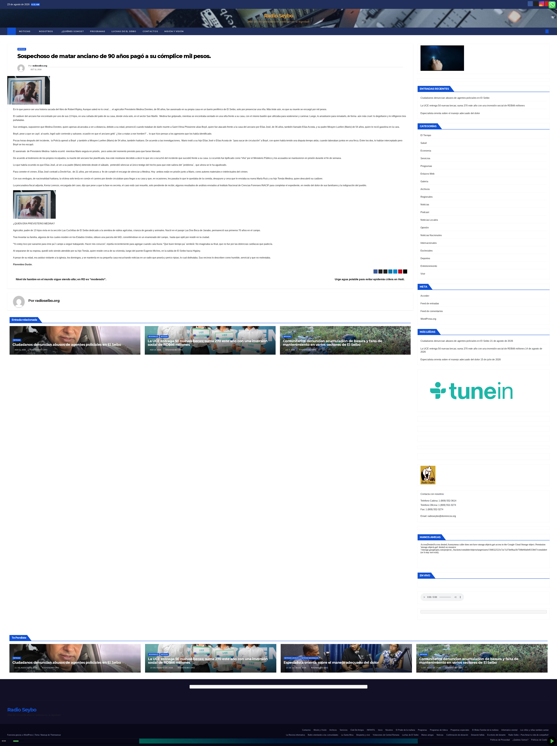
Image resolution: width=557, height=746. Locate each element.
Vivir (423, 274)
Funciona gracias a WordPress (20, 735)
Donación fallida (477, 735)
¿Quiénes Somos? (73, 31)
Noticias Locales (429, 220)
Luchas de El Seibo (124, 31)
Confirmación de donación (457, 735)
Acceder (425, 296)
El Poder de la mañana (405, 730)
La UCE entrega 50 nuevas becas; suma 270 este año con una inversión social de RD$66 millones (207, 343)
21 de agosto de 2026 (26, 668)
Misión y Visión (174, 31)
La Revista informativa (295, 735)
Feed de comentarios (432, 311)
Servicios (425, 158)
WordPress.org (428, 319)
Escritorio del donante (496, 735)
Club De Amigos (357, 730)
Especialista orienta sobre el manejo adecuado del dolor (450, 113)
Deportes (425, 258)
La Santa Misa (347, 735)
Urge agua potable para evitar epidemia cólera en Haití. (370, 279)
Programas (97, 31)
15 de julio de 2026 (296, 668)
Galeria (424, 181)
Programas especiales (460, 730)
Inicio (380, 730)
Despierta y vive (363, 735)
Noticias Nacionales (431, 235)
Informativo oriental (509, 730)
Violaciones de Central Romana (386, 735)
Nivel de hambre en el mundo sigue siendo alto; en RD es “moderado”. (60, 279)
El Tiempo (426, 135)
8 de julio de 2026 (431, 668)
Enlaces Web (428, 174)
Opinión (425, 227)
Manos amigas (427, 735)
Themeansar (55, 735)
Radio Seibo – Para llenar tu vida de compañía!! (528, 735)
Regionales (153, 336)
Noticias (25, 31)
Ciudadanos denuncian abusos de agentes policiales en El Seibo (66, 344)
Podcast (425, 212)
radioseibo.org (39, 65)
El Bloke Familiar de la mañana (485, 730)
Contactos (150, 31)
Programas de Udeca (439, 730)
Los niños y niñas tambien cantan (534, 730)
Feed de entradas (430, 303)
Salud (424, 143)
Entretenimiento (429, 266)
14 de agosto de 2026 (162, 668)
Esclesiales (427, 250)
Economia (426, 150)
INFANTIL (371, 730)
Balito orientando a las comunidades (323, 735)
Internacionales (429, 243)
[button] (542, 31)
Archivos (425, 189)
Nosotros (46, 31)
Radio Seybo (278, 16)
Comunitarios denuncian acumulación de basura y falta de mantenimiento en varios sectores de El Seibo (332, 343)
